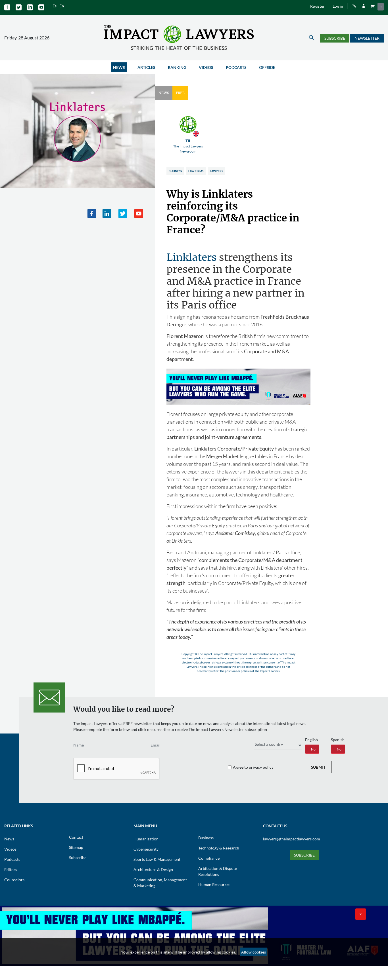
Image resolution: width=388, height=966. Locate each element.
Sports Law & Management (156, 859)
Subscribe (334, 38)
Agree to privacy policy (253, 767)
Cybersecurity (145, 849)
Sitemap (76, 847)
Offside (267, 67)
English (311, 739)
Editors (10, 869)
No (313, 749)
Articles (146, 67)
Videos (206, 67)
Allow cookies (253, 952)
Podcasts (236, 67)
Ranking (177, 67)
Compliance (209, 858)
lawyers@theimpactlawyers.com (291, 838)
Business (175, 171)
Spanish (338, 739)
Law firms (195, 171)
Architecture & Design (153, 869)
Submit (318, 767)
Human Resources (214, 884)
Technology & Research (218, 847)
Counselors (14, 879)
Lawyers (216, 171)
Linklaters (192, 257)
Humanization (145, 838)
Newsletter (366, 38)
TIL (188, 145)
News (119, 67)
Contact (76, 837)
